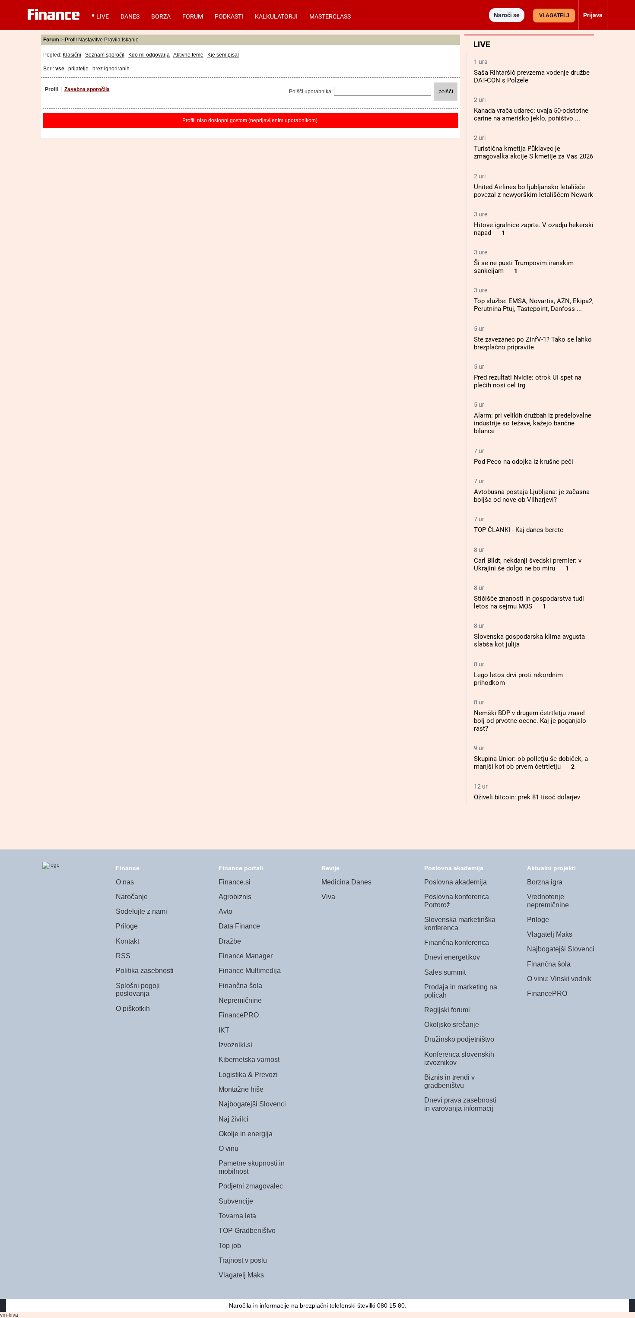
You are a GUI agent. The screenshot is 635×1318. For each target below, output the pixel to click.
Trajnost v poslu (243, 1260)
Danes (130, 16)
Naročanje (132, 896)
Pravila (112, 40)
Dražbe (230, 941)
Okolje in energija (246, 1133)
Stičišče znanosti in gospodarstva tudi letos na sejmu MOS (529, 602)
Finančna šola (240, 985)
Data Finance (239, 926)
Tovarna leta (237, 1216)
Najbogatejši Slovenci (252, 1104)
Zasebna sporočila (87, 89)
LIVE (102, 16)
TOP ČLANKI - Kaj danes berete (518, 530)
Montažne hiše (241, 1089)
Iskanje (130, 40)
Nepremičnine (240, 1000)
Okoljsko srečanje (451, 1024)
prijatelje (78, 69)
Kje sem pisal (223, 55)
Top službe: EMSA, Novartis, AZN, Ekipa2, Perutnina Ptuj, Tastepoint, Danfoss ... (534, 305)
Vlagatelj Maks (241, 1275)
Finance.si (235, 882)
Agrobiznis (235, 896)
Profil (71, 40)
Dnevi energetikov (452, 957)
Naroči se (507, 15)
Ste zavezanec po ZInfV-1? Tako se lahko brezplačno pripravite (533, 343)
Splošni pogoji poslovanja (138, 990)
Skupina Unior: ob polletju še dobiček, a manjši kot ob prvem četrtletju (531, 762)
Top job (230, 1245)
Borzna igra (544, 882)
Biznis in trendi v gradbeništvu (449, 1081)
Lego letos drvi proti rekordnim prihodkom (518, 679)
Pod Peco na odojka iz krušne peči (523, 462)
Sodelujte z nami (141, 911)
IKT (224, 1030)
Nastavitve (90, 40)
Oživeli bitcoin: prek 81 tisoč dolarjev (527, 797)
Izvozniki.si (235, 1045)
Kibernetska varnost (249, 1059)
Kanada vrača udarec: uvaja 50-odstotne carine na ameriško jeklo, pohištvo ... (531, 114)
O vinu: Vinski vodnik (559, 978)
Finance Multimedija (250, 970)
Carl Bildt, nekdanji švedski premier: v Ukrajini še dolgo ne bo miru (527, 564)
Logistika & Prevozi (248, 1074)
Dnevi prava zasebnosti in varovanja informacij (460, 1104)
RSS (123, 956)
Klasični (72, 55)
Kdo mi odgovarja (149, 55)
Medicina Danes (346, 882)
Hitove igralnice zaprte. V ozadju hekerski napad (534, 229)
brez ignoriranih (111, 69)
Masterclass (330, 16)
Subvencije (236, 1201)
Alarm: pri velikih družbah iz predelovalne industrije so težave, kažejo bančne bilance (532, 423)
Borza (161, 16)
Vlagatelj (554, 16)
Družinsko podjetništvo (459, 1039)
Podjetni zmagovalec (251, 1186)
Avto (225, 911)
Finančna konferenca (456, 942)
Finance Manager (246, 956)
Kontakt (127, 941)
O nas (125, 882)
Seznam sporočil (104, 55)
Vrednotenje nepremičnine (548, 901)
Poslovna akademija (455, 882)
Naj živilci (233, 1119)
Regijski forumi (447, 1010)
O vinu (228, 1148)
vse (59, 69)
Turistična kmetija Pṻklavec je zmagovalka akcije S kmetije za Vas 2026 (533, 152)
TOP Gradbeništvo (247, 1230)
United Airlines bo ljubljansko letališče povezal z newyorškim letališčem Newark (533, 191)
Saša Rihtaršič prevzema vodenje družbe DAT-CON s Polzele (532, 76)
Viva (328, 896)
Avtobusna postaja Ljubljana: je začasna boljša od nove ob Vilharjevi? (532, 496)
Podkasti (229, 16)
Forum (192, 16)
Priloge (127, 926)
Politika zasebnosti (145, 970)
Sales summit (445, 972)
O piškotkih (133, 1008)
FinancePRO (239, 1015)
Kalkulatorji (276, 16)
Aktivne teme (188, 55)
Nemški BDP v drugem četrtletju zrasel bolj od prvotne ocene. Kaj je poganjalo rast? (530, 720)
